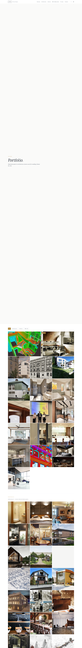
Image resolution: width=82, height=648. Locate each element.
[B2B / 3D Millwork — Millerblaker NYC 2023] (19, 412)
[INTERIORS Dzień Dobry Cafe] (41, 601)
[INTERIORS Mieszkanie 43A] (19, 512)
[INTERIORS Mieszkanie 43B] (41, 512)
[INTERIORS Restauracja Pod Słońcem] (63, 601)
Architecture (43, 1)
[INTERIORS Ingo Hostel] (19, 623)
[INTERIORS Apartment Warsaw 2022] (63, 412)
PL (71, 1)
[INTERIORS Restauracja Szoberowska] (41, 623)
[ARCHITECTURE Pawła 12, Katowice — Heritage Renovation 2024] (41, 367)
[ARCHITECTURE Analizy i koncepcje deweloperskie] (63, 557)
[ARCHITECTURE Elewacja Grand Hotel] (19, 601)
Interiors (49, 1)
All (9, 328)
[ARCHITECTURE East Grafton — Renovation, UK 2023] (19, 390)
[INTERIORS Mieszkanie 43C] (63, 512)
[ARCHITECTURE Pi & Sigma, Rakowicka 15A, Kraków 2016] (19, 367)
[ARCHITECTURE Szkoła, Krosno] (63, 579)
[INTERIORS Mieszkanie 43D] (19, 535)
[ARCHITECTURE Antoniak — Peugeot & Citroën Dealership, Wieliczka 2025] (19, 478)
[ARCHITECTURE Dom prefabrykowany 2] (19, 557)
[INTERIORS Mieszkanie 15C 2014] (19, 456)
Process (61, 1)
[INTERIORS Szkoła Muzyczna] (63, 623)
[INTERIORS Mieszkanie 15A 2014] (41, 434)
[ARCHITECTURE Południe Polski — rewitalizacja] (41, 579)
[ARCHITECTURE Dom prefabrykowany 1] (63, 535)
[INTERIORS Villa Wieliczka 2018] (19, 434)
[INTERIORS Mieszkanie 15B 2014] (63, 434)
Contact (66, 1)
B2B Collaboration (55, 1)
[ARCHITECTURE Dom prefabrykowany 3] (41, 557)
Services (38, 1)
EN (73, 1)
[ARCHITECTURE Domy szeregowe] (19, 579)
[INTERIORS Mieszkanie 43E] (41, 535)
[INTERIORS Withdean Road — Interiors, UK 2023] (63, 390)
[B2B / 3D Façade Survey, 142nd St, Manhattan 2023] (41, 456)
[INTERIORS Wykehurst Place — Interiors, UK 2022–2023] (41, 390)
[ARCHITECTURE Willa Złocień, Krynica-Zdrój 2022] (63, 367)
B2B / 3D (26, 328)
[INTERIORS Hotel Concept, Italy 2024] (63, 456)
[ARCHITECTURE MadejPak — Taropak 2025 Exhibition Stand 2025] (41, 412)
